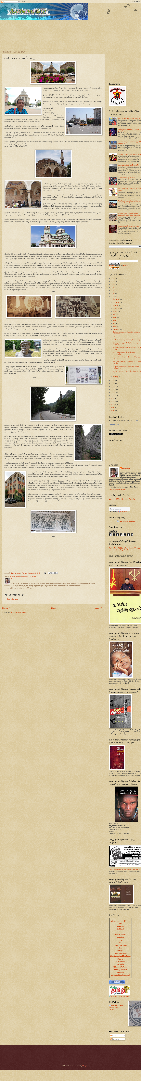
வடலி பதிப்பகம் (120, 961)
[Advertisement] (57, 33)
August (115, 311)
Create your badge (114, 424)
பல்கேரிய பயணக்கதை (119, 337)
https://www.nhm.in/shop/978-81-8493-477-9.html (124, 869)
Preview (111, 265)
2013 (113, 396)
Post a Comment (12, 599)
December (116, 299)
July (114, 314)
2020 (113, 293)
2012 (113, 399)
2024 (113, 281)
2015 (113, 390)
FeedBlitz (126, 265)
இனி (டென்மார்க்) (120, 934)
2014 (113, 392)
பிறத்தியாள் (120, 929)
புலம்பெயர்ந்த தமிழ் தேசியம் (126, 177)
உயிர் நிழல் (120, 950)
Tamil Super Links (120, 945)
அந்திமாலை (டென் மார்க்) (120, 967)
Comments (115, 1039)
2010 (113, 405)
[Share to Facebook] (55, 573)
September (116, 308)
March (115, 326)
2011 (113, 402)
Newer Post (7, 608)
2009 (113, 408)
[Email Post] (44, 573)
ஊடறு (120, 940)
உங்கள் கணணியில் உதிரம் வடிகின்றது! (129, 165)
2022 (113, 287)
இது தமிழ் (120, 959)
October (116, 305)
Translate (124, 512)
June (115, 317)
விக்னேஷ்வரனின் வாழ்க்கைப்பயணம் (120, 956)
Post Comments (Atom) (18, 612)
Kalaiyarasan (126, 468)
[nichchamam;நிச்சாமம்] (117, 983)
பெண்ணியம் (120, 926)
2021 (113, 290)
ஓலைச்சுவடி (120, 972)
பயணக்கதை (25, 576)
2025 (113, 278)
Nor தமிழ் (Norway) (120, 969)
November (116, 302)
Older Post (100, 608)
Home (54, 608)
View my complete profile (117, 489)
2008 (113, 411)
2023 (113, 284)
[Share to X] (53, 573)
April (114, 323)
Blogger (84, 1066)
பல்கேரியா (33, 576)
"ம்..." (120, 932)
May (114, 320)
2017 (113, 383)
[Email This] (49, 573)
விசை (120, 923)
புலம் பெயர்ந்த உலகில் (120, 953)
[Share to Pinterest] (57, 573)
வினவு (120, 948)
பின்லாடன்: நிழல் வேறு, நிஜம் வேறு (128, 226)
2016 (113, 386)
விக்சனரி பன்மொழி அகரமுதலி (120, 975)
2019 (113, 296)
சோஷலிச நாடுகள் (15, 576)
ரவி (121, 942)
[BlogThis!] (51, 573)
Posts (114, 1035)
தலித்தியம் (120, 937)
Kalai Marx (135, 420)
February (116, 329)
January (116, 376)
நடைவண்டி (120, 964)
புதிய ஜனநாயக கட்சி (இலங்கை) (120, 921)
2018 (113, 380)
